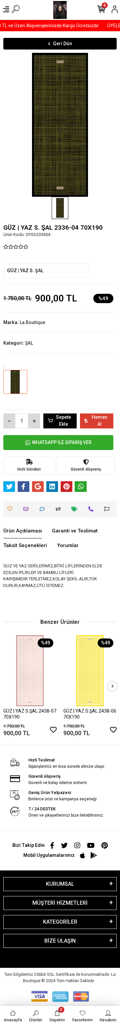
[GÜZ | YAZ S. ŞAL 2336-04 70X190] (15, 386)
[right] (112, 686)
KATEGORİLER (60, 922)
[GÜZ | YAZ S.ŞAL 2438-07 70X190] (30, 670)
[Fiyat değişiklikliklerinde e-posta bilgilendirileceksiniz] (76, 509)
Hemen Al (99, 420)
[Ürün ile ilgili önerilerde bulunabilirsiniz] (108, 509)
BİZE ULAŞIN (60, 941)
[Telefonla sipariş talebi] (92, 509)
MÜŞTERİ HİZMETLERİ (60, 903)
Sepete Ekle (63, 420)
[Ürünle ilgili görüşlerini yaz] (44, 509)
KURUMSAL (60, 884)
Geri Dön (62, 43)
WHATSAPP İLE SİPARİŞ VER (62, 442)
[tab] (22, 531)
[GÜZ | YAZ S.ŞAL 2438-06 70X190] (90, 670)
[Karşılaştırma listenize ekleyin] (60, 509)
